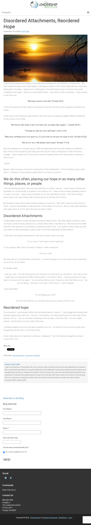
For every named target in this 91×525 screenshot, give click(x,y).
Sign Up (7, 459)
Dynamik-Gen (35, 518)
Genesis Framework (50, 518)
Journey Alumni (18, 355)
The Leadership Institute (45, 5)
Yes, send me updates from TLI (16, 452)
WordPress (63, 518)
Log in (70, 518)
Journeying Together (32, 355)
